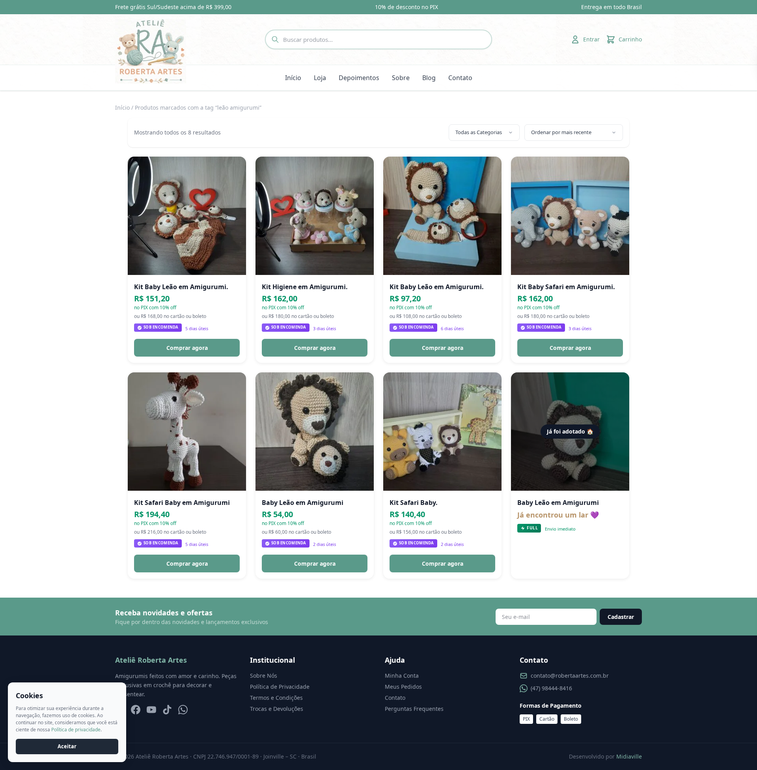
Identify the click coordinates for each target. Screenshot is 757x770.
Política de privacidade (76, 729)
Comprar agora (187, 347)
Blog (429, 77)
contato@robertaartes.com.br (570, 675)
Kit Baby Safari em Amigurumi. (566, 287)
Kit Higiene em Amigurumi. (305, 287)
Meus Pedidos (403, 686)
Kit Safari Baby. (414, 502)
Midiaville (629, 756)
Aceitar (67, 746)
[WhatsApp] (183, 709)
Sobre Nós (263, 675)
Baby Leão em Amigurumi (302, 502)
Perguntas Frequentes (414, 708)
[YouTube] (151, 709)
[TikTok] (167, 709)
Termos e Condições (276, 697)
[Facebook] (135, 709)
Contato (460, 77)
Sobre (401, 77)
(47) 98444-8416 (551, 688)
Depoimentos (359, 77)
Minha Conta (402, 675)
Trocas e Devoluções (276, 708)
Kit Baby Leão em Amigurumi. (181, 287)
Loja (320, 77)
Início (293, 77)
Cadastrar (621, 616)
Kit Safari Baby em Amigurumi (182, 502)
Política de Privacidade (280, 686)
